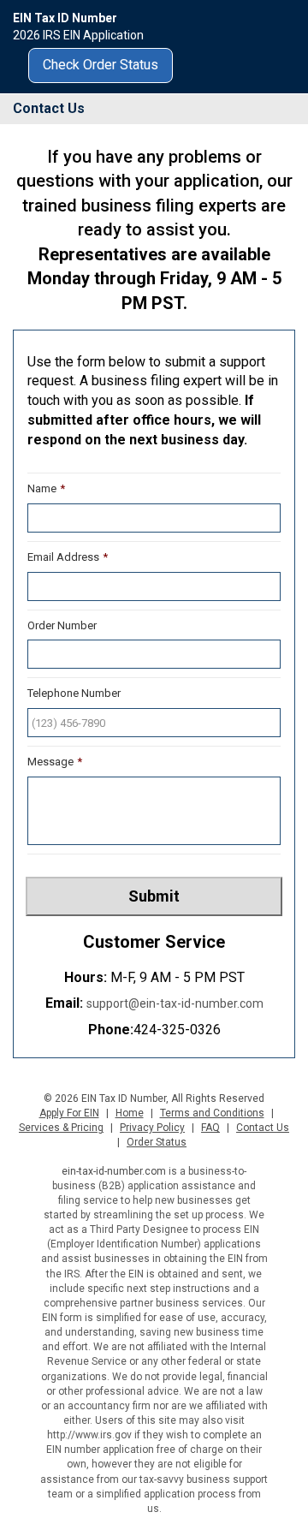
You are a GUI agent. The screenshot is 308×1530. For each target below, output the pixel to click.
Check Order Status (100, 65)
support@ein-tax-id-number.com (175, 1003)
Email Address (67, 557)
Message (54, 761)
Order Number (62, 625)
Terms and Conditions (212, 1113)
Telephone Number (74, 693)
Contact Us (262, 1128)
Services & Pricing (61, 1128)
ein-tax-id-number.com (114, 1171)
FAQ (210, 1128)
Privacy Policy (152, 1128)
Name (46, 488)
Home (130, 1113)
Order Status (157, 1142)
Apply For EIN (69, 1113)
